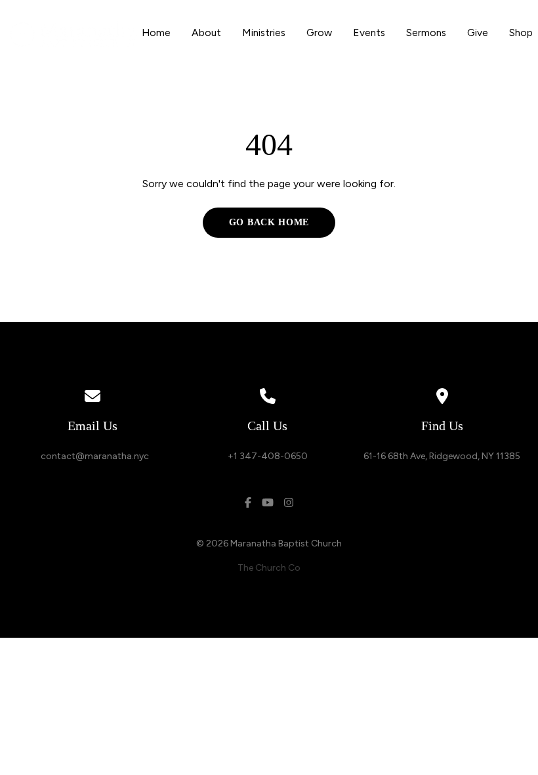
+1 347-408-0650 (268, 456)
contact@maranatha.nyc (93, 456)
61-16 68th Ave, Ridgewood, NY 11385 (441, 456)
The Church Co (269, 567)
